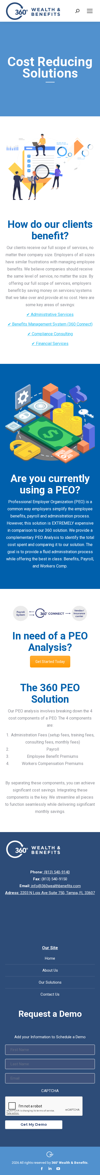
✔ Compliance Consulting (50, 333)
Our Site (50, 947)
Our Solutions (50, 982)
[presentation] (44, 1106)
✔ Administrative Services (50, 314)
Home (50, 958)
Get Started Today (50, 662)
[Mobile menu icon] (90, 11)
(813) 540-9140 (56, 872)
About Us (50, 970)
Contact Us (50, 994)
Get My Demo (34, 1124)
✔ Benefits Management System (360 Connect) (50, 324)
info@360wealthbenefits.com (55, 886)
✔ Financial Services (50, 343)
